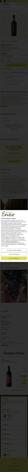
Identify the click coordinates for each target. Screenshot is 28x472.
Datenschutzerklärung (12, 241)
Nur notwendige (14, 254)
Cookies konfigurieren (14, 250)
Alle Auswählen (14, 258)
